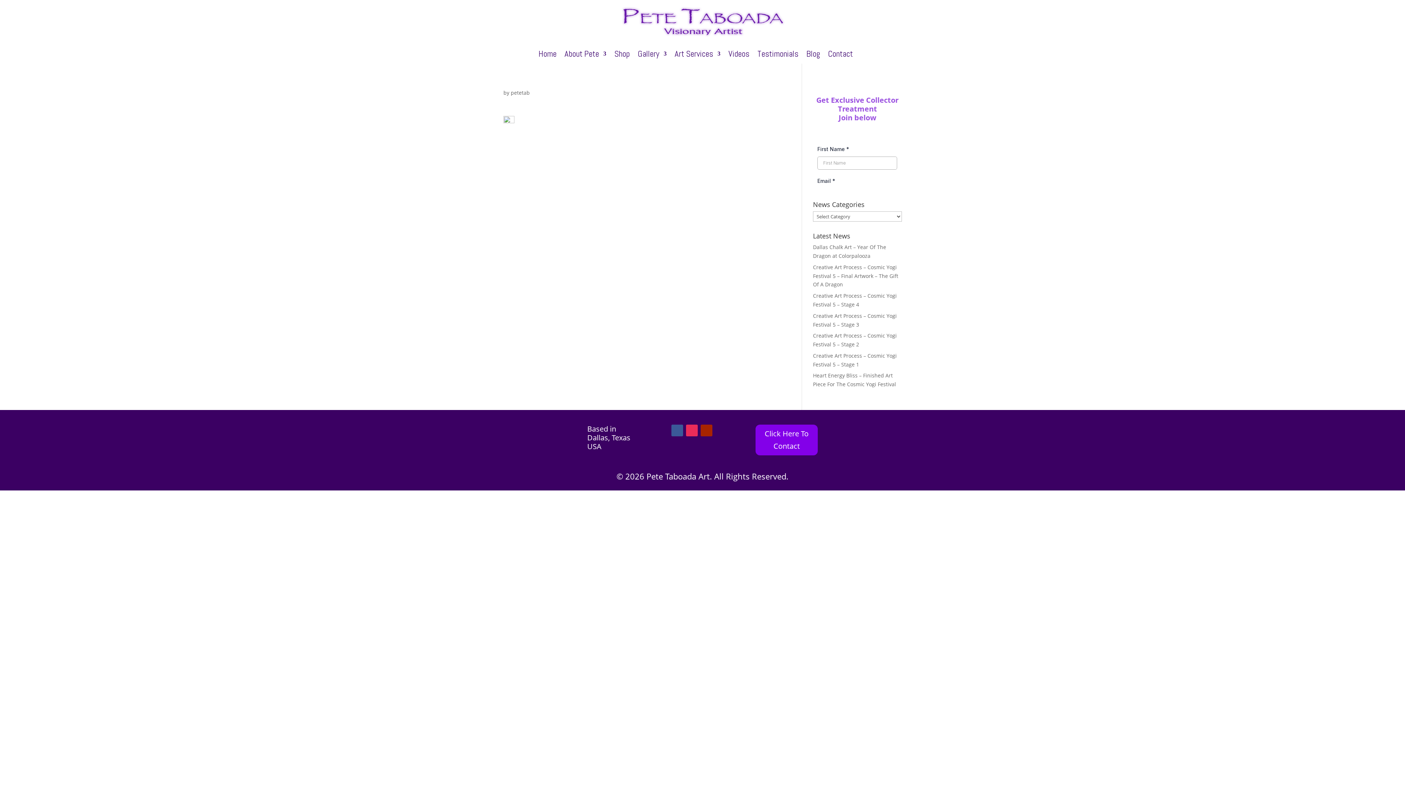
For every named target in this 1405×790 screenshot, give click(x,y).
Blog (813, 55)
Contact (840, 55)
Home (548, 55)
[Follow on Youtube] (706, 430)
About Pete (582, 55)
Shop (622, 55)
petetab (520, 92)
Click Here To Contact (787, 440)
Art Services (694, 55)
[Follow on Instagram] (692, 430)
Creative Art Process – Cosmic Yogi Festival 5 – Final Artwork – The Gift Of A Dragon (855, 276)
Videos (738, 55)
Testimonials (777, 55)
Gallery (648, 55)
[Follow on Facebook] (677, 430)
